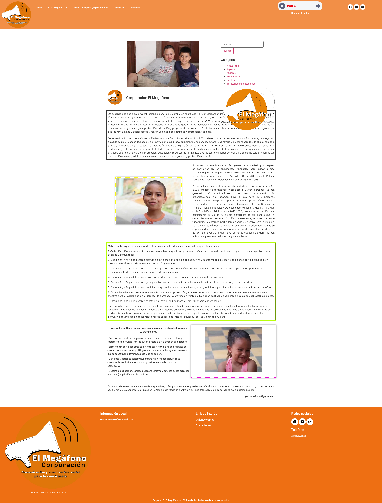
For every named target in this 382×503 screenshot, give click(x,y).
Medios (117, 7)
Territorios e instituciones (241, 83)
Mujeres (231, 72)
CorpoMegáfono (56, 7)
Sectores (232, 80)
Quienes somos (205, 419)
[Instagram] (362, 7)
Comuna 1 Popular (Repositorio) (89, 7)
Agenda (231, 69)
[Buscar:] (242, 44)
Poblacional (233, 76)
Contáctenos (136, 7)
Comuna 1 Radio (300, 13)
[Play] (282, 6)
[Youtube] (356, 7)
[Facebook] (350, 7)
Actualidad (233, 65)
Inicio (39, 7)
